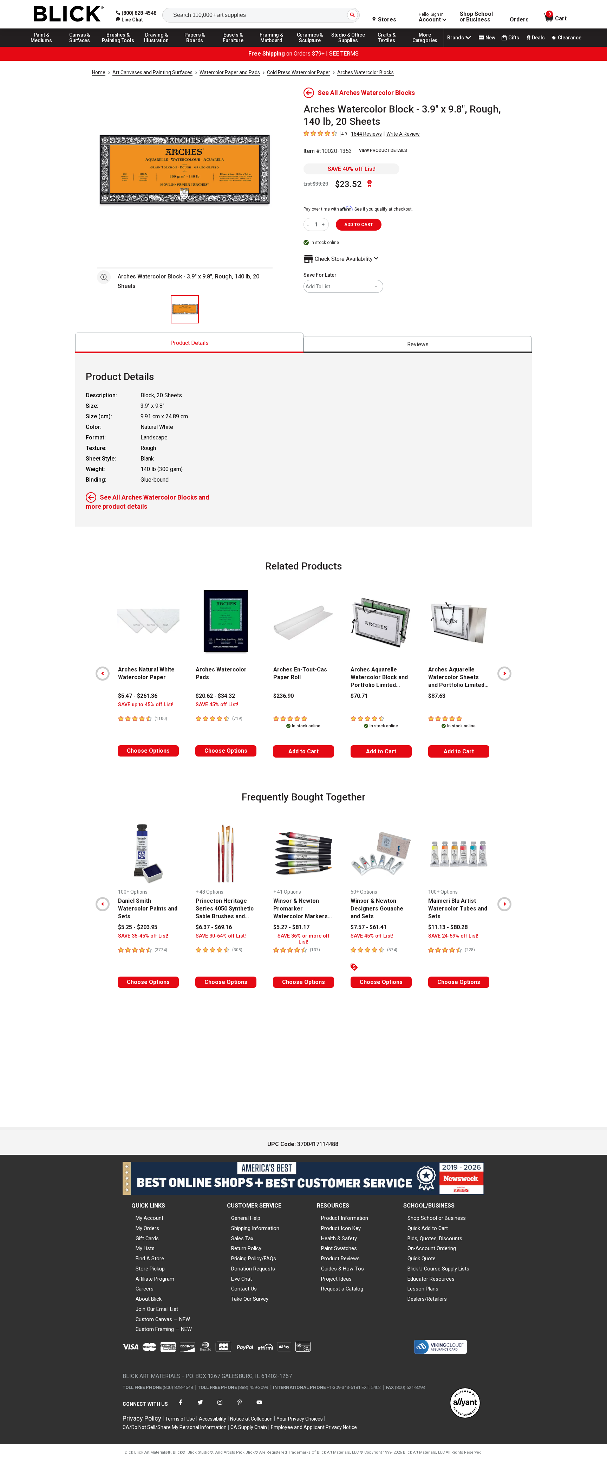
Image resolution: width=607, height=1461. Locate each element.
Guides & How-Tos (342, 1269)
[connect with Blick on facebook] (181, 1406)
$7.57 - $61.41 (369, 927)
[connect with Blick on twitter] (200, 1406)
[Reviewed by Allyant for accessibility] (465, 1403)
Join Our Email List (157, 1309)
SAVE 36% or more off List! (303, 939)
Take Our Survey (249, 1299)
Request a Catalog (342, 1289)
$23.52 (348, 184)
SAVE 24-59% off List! (453, 936)
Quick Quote (421, 1258)
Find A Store (150, 1258)
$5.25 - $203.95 (137, 927)
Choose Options (148, 750)
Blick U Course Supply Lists (438, 1269)
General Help (245, 1218)
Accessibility (212, 1419)
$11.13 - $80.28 (448, 927)
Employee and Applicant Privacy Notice (314, 1427)
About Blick (149, 1299)
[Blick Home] (69, 14)
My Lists (145, 1248)
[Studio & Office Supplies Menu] (348, 46)
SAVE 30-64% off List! (221, 936)
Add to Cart (303, 751)
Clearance (569, 37)
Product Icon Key (341, 1228)
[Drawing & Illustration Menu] (156, 46)
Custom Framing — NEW (164, 1329)
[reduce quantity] (309, 224)
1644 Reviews (366, 134)
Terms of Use (180, 1419)
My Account (149, 1218)
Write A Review (403, 134)
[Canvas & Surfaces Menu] (79, 46)
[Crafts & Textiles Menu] (386, 46)
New (490, 37)
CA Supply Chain (248, 1427)
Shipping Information (255, 1228)
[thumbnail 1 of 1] (185, 309)
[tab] (189, 343)
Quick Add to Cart (427, 1228)
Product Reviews (340, 1258)
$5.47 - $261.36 (137, 696)
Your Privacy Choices (299, 1419)
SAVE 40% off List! (352, 169)
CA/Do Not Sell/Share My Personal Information (175, 1427)
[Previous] (103, 674)
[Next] (504, 674)
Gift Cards (147, 1238)
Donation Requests (253, 1269)
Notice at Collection (251, 1419)
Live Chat (241, 1279)
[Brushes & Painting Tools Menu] (118, 46)
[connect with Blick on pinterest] (240, 1406)
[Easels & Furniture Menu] (233, 46)
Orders (519, 19)
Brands (455, 37)
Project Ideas (336, 1279)
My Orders (147, 1228)
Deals (538, 37)
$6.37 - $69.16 (214, 927)
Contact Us (244, 1289)
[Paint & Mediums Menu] (41, 46)
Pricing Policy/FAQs (253, 1258)
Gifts (513, 37)
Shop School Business (476, 16)
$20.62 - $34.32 (215, 696)
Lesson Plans (422, 1289)
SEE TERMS (344, 53)
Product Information (344, 1218)
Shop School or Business (436, 1218)
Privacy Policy (142, 1418)
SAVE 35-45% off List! (143, 936)
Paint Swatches (339, 1248)
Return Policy (246, 1248)
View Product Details (383, 150)
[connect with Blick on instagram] (220, 1406)
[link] (129, 19)
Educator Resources (431, 1279)
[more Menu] (425, 46)
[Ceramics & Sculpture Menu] (310, 46)
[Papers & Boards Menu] (195, 46)
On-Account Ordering (431, 1248)
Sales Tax (242, 1238)
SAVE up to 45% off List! (146, 705)
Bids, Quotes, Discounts (434, 1238)
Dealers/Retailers (427, 1299)
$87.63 (436, 696)
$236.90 (283, 696)
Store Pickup (150, 1269)
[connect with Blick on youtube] (259, 1406)
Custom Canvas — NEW (163, 1319)
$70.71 (359, 696)
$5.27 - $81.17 (291, 927)
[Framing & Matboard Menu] (271, 46)
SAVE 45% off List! (217, 705)
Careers (145, 1289)
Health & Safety (339, 1238)
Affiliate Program (155, 1279)
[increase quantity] (324, 224)
